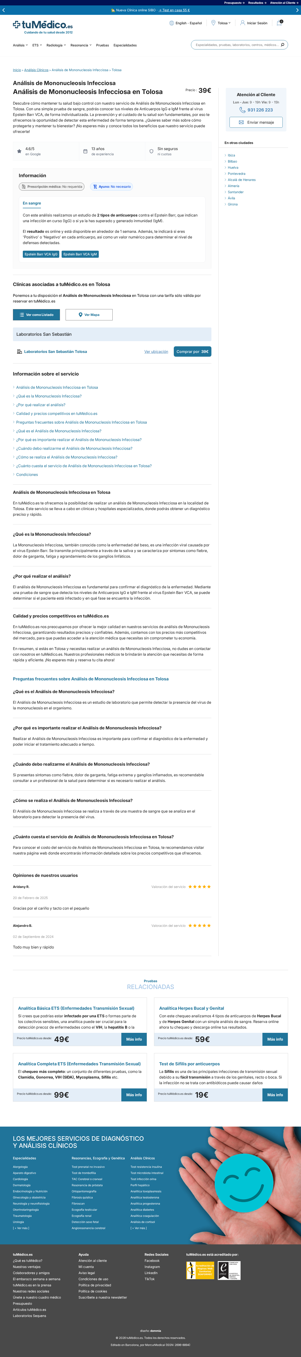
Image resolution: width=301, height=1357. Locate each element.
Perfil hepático (140, 1185)
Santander (236, 192)
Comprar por (193, 351)
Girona (233, 204)
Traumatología (22, 1216)
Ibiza (231, 155)
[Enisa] (229, 1270)
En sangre (32, 203)
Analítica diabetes (142, 1209)
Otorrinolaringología (26, 1209)
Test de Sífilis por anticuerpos (189, 1063)
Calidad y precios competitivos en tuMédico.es (56, 413)
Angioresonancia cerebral (88, 1228)
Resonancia (79, 45)
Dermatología (22, 1185)
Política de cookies (93, 1291)
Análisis (18, 45)
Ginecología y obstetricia (29, 1197)
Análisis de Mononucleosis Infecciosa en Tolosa (57, 387)
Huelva (233, 167)
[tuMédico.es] (43, 24)
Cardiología (20, 1179)
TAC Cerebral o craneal (87, 1179)
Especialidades (125, 45)
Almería (233, 186)
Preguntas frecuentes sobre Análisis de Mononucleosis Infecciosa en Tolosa (81, 422)
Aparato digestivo (24, 1173)
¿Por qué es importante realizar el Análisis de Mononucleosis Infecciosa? (79, 439)
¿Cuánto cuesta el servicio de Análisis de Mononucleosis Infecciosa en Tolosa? (84, 465)
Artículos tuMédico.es (29, 1310)
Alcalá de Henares (242, 180)
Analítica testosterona (145, 1197)
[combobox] (239, 44)
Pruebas (102, 45)
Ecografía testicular (84, 1209)
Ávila (231, 198)
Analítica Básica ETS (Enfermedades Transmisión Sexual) (76, 1008)
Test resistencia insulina (146, 1167)
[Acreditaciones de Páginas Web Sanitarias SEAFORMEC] (200, 1270)
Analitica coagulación (145, 1216)
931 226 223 (260, 109)
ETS (35, 45)
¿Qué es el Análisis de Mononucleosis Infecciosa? (58, 431)
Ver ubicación (156, 351)
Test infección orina (143, 1179)
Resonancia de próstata (87, 1185)
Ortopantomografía (84, 1191)
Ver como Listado (39, 315)
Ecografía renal (81, 1216)
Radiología (55, 45)
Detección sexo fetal (85, 1222)
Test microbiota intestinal (147, 1173)
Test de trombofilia (84, 1173)
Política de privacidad (95, 1285)
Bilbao (232, 161)
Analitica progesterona (145, 1203)
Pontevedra (237, 174)
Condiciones (27, 474)
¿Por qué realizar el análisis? (40, 404)
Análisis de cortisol (143, 1222)
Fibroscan (78, 1203)
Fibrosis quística (82, 1197)
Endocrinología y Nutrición (30, 1191)
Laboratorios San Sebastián (44, 334)
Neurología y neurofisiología (31, 1203)
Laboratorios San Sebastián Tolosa (55, 351)
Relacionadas (150, 984)
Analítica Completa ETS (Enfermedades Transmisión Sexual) (79, 1063)
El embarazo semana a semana (36, 1279)
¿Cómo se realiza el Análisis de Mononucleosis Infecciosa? (66, 457)
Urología (18, 1222)
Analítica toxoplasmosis (146, 1191)
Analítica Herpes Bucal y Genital (191, 1008)
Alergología (20, 1167)
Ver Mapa (91, 315)
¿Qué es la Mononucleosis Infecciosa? (49, 396)
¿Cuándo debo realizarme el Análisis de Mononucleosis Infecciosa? (74, 448)
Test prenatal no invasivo (88, 1167)
